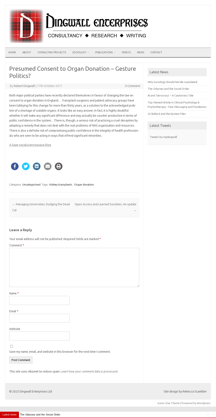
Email (13, 311)
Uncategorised (31, 184)
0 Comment (132, 86)
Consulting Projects (52, 52)
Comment (16, 245)
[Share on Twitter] (26, 169)
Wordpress (204, 403)
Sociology (79, 52)
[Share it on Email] (47, 169)
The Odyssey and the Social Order (168, 88)
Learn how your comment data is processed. (89, 371)
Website (14, 329)
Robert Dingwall (24, 86)
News (140, 52)
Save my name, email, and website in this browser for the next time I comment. (60, 351)
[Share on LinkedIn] (36, 169)
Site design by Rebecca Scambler (185, 391)
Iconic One (164, 403)
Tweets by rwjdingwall (163, 136)
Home (12, 52)
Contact (156, 52)
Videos (126, 52)
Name (14, 293)
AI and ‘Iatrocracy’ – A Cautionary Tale (170, 95)
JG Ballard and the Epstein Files (167, 113)
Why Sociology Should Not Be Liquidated (172, 81)
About (26, 52)
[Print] (58, 169)
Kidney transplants (60, 184)
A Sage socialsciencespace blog (30, 145)
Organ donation (84, 184)
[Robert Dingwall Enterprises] (79, 46)
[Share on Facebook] (15, 169)
